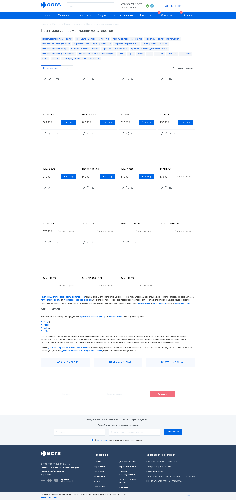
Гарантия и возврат (128, 466)
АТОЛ (121, 54)
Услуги (102, 15)
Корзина (187, 14)
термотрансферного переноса (78, 300)
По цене (67, 68)
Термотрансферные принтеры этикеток (92, 44)
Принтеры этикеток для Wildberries (58, 54)
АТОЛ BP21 (127, 114)
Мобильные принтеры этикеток (127, 39)
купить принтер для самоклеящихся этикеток (68, 348)
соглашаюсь (102, 440)
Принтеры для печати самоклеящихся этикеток (63, 297)
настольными (144, 303)
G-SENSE (159, 54)
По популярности (51, 68)
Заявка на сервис (66, 362)
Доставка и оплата (123, 15)
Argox (130, 54)
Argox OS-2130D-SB (170, 223)
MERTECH (172, 54)
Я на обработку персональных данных (118, 440)
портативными (159, 303)
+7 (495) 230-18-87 (131, 4)
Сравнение (166, 14)
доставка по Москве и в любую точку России (81, 351)
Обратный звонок (173, 6)
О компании (99, 471)
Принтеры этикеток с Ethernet (85, 49)
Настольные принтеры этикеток (57, 39)
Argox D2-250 (88, 223)
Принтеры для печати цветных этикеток (81, 58)
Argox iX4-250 (50, 278)
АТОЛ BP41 (166, 169)
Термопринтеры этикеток (126, 44)
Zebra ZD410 (49, 169)
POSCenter (186, 54)
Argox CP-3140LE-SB (92, 278)
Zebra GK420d (89, 114)
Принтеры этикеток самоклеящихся (162, 39)
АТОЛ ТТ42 (49, 114)
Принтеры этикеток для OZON (56, 44)
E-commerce (85, 15)
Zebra (140, 54)
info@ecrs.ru (158, 471)
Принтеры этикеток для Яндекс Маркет (96, 54)
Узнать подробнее (49, 497)
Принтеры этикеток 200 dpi (155, 44)
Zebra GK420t (127, 169)
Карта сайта (46, 475)
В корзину (68, 122)
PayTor (55, 58)
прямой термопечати (50, 300)
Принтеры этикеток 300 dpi (54, 49)
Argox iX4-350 (128, 278)
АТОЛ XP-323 (50, 223)
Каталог (48, 15)
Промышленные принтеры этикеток (92, 39)
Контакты (145, 15)
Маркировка (65, 15)
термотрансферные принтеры (93, 317)
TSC (149, 54)
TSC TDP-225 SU (90, 169)
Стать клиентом (119, 362)
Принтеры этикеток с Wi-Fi (115, 49)
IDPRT (45, 58)
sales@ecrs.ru (129, 7)
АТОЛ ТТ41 (166, 114)
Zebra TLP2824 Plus (131, 223)
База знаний (99, 486)
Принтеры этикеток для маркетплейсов (149, 49)
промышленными (182, 303)
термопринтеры (116, 317)
